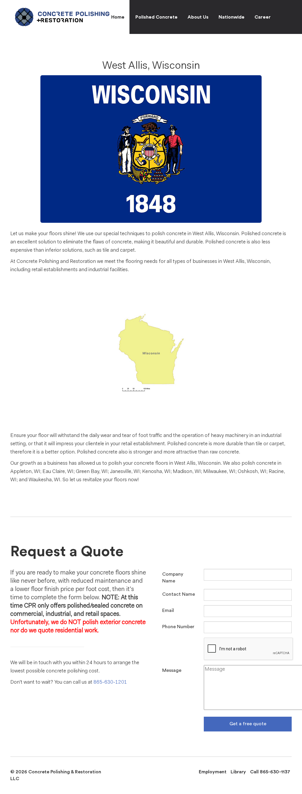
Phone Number (178, 626)
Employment (212, 772)
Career (263, 17)
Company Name (172, 577)
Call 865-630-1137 (270, 772)
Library (238, 772)
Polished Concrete (156, 17)
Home (117, 17)
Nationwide (231, 17)
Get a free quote (247, 723)
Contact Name (178, 594)
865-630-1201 (110, 682)
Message (171, 670)
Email (168, 610)
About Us (198, 17)
